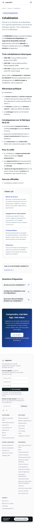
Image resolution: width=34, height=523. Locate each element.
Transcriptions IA (6, 427)
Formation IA (5, 450)
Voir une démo (17, 335)
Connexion (5, 506)
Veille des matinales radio (7, 419)
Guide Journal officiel (24, 469)
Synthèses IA (5, 430)
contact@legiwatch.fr (8, 508)
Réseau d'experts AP (7, 445)
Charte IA (21, 486)
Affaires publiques (23, 418)
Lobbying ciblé (6, 455)
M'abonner (24, 406)
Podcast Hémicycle (23, 452)
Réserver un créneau (8, 503)
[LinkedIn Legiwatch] (3, 410)
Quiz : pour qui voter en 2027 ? (25, 446)
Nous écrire (5, 501)
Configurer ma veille (24, 436)
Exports (4, 435)
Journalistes (21, 426)
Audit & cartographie (8, 448)
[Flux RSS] (6, 410)
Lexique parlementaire (24, 457)
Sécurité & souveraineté (25, 488)
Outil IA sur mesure (7, 453)
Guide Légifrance (23, 467)
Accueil (4, 8)
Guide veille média (23, 479)
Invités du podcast (23, 455)
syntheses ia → (9, 270)
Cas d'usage (21, 431)
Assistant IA (5, 425)
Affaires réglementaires (24, 420)
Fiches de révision (23, 464)
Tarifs (19, 433)
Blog (19, 449)
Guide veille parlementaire (22, 475)
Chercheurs (21, 428)
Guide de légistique (23, 472)
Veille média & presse (8, 422)
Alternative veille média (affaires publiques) (24, 482)
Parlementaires (22, 423)
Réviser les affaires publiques (23, 460)
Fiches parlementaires (8, 438)
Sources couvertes (23, 491)
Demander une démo (21, 519)
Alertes (4, 432)
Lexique (10, 8)
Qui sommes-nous (23, 493)
